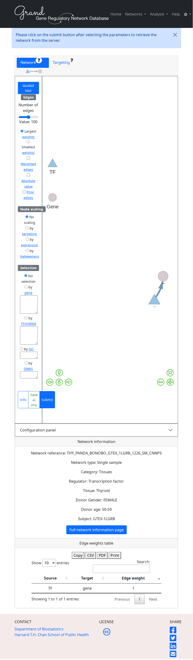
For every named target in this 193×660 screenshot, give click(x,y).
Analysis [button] (157, 14)
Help (176, 14)
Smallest (28, 147)
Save (34, 400)
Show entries (50, 562)
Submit (47, 399)
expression (29, 245)
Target (87, 578)
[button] (187, 14)
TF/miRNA (28, 323)
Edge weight (133, 578)
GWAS (28, 368)
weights (28, 137)
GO (31, 349)
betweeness (29, 256)
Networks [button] (134, 14)
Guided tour (28, 88)
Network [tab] (29, 62)
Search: (143, 561)
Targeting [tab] (62, 62)
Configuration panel (38, 430)
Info (23, 399)
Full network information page (96, 529)
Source (50, 578)
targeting (29, 234)
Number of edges (28, 107)
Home (115, 14)
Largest (30, 131)
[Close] (175, 34)
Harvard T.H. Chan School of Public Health (52, 634)
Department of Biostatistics (39, 629)
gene (28, 292)
